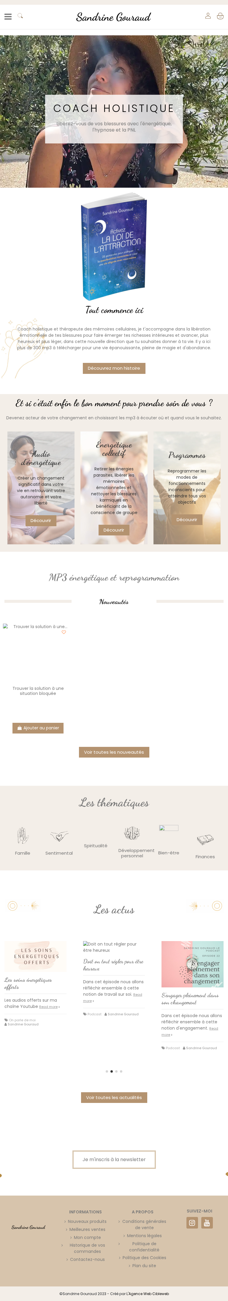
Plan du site (144, 1266)
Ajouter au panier (41, 728)
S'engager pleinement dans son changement (190, 999)
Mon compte (87, 1237)
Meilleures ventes (87, 1229)
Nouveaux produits (87, 1221)
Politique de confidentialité (144, 1247)
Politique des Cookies (144, 1258)
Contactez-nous (87, 1259)
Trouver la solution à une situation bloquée (38, 690)
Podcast (95, 1014)
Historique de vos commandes (87, 1248)
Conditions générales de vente (144, 1224)
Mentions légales (144, 1236)
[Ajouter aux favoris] (64, 632)
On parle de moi (22, 1020)
